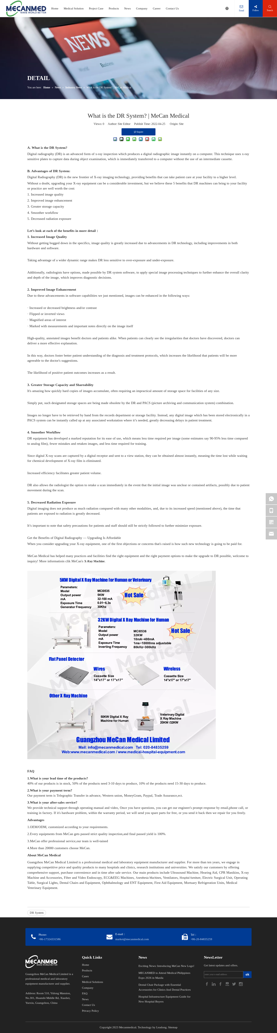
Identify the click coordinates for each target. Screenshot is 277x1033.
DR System (37, 912)
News (127, 8)
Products (114, 8)
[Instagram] (241, 983)
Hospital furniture (190, 877)
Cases (85, 976)
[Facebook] (207, 983)
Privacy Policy (90, 1010)
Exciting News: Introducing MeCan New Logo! (166, 965)
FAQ (84, 993)
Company (142, 8)
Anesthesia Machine (148, 877)
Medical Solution (74, 8)
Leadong (161, 1027)
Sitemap (173, 1027)
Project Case (96, 8)
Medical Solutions (92, 981)
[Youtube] (227, 983)
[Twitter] (234, 983)
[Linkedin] (214, 983)
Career (157, 8)
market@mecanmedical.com (132, 939)
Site (181, 123)
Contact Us (172, 8)
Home (54, 8)
